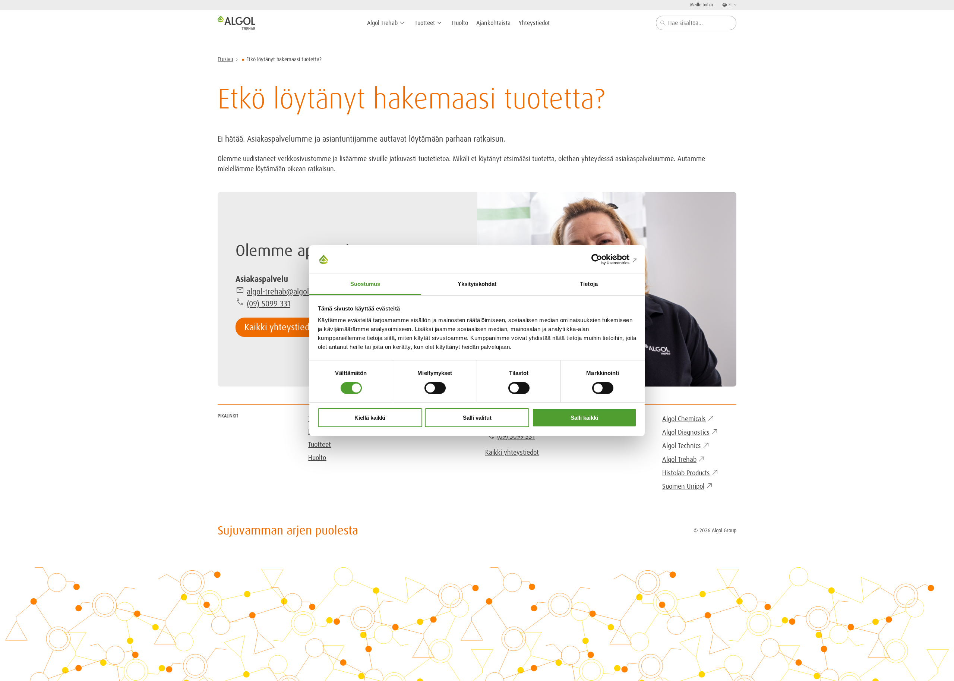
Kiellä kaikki (369, 417)
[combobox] (696, 23)
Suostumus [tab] (365, 284)
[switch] (435, 388)
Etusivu (225, 59)
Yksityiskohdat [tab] (477, 284)
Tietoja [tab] (589, 284)
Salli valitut (477, 417)
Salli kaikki (584, 417)
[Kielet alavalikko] (734, 4)
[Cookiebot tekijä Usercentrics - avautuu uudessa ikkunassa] (603, 259)
